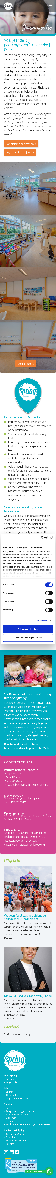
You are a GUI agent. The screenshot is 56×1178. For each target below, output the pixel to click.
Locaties (10, 1143)
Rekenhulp (11, 1137)
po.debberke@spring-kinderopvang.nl (29, 784)
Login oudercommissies (17, 1098)
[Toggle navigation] (50, 6)
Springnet (10, 1091)
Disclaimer (11, 1117)
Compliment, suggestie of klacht (21, 1111)
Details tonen (41, 621)
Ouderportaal (12, 1095)
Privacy (9, 1121)
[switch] (49, 593)
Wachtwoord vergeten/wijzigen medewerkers (28, 1124)
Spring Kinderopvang (17, 1034)
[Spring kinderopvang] (8, 7)
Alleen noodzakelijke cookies (28, 638)
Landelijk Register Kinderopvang (26, 844)
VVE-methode (25, 482)
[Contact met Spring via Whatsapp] (49, 1171)
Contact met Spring (15, 1133)
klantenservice (18, 801)
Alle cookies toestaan (28, 629)
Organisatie (11, 1082)
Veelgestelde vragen (16, 1140)
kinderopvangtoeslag (16, 836)
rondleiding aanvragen (20, 143)
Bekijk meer (25, 363)
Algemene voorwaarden (17, 1114)
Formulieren (11, 1107)
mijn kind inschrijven (18, 152)
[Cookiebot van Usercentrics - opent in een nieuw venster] (41, 538)
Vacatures (10, 1079)
